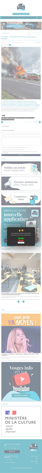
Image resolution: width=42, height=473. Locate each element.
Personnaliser (21, 242)
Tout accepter (21, 238)
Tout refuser (21, 240)
